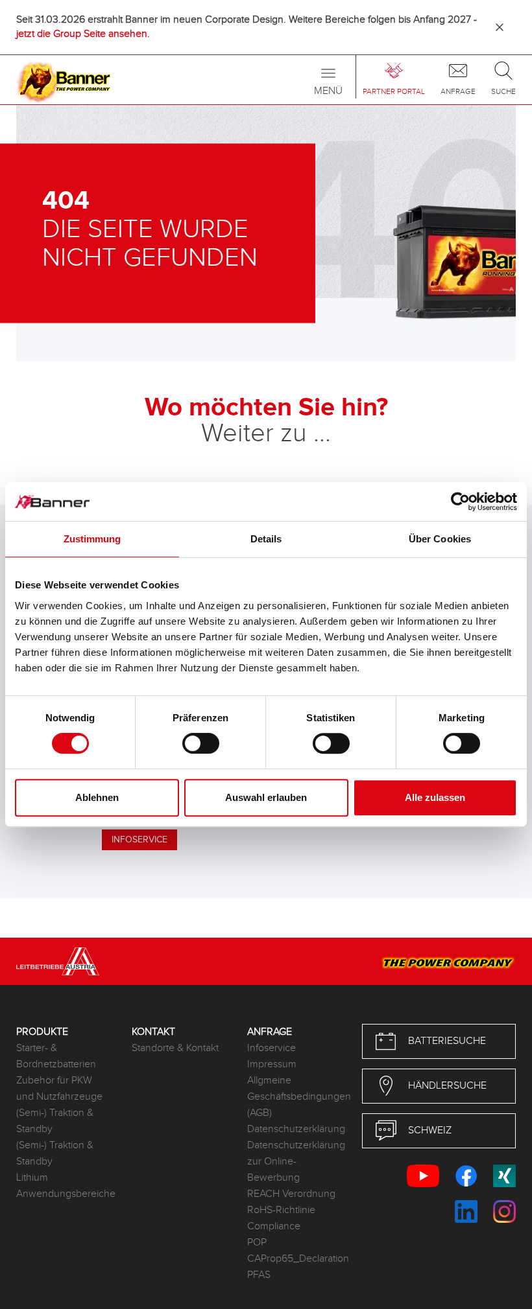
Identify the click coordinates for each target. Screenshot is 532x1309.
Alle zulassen (435, 797)
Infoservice (271, 1048)
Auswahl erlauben (266, 797)
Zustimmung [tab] (92, 538)
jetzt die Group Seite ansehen (81, 34)
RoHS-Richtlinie (281, 1210)
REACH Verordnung (291, 1194)
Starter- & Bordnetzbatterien (56, 1056)
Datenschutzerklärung (295, 1129)
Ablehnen (97, 797)
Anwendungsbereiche (64, 1194)
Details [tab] (266, 538)
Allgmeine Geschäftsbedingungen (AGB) (295, 1096)
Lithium (32, 1178)
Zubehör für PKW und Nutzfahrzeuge (59, 1088)
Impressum (271, 1064)
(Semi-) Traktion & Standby (54, 1121)
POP (257, 1242)
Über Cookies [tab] (440, 538)
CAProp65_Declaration (295, 1259)
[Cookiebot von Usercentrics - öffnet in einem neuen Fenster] (460, 501)
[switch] (200, 743)
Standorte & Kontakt (175, 1048)
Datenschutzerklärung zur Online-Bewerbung (295, 1161)
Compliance (273, 1226)
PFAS (259, 1275)
